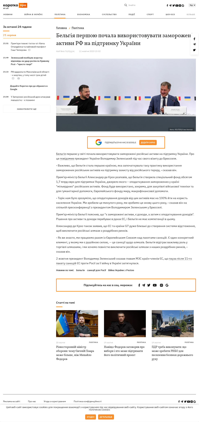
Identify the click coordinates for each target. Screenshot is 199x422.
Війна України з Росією (121, 270)
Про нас (32, 401)
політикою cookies (99, 410)
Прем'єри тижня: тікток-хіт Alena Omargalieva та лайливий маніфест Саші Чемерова (28, 46)
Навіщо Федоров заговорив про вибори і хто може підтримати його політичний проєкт (124, 351)
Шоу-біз (170, 14)
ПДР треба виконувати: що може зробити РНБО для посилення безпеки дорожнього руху (172, 353)
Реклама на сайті (11, 401)
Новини (8, 14)
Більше (191, 14)
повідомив (67, 158)
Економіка (83, 14)
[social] (167, 5)
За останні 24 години (17, 27)
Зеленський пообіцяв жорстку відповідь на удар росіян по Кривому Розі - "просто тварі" (30, 61)
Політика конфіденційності (88, 401)
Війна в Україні (33, 14)
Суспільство (109, 14)
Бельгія (61, 154)
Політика (60, 14)
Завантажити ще (27, 109)
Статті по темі (65, 302)
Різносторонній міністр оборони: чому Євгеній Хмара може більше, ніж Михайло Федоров (75, 353)
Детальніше (106, 417)
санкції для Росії (96, 270)
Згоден (90, 417)
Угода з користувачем (55, 401)
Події (132, 14)
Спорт (150, 14)
